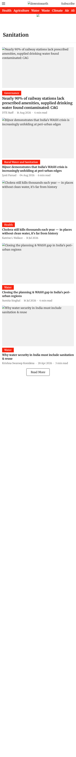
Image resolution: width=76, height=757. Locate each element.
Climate (57, 10)
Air (67, 10)
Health (6, 10)
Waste (46, 10)
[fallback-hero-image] (38, 67)
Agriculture (21, 10)
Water (35, 10)
